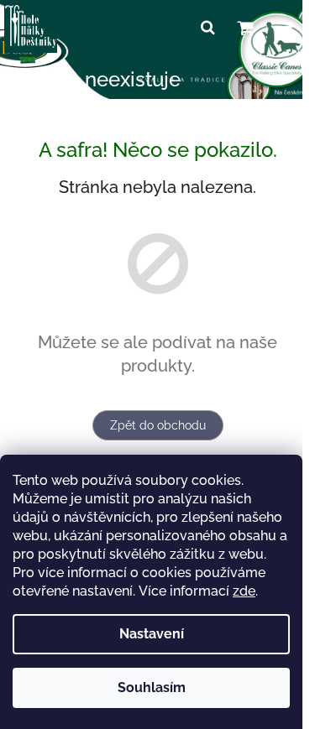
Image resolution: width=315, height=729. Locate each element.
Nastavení (151, 634)
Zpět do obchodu (158, 425)
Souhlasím (152, 687)
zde (244, 591)
